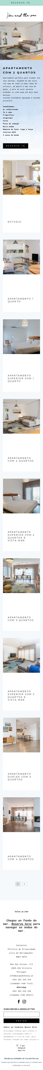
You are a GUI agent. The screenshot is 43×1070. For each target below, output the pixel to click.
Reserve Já (20, 3)
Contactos (21, 945)
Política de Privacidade (21, 949)
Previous (3, 39)
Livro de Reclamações (21, 953)
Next (39, 39)
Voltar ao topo (21, 911)
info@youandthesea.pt (21, 976)
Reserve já (15, 146)
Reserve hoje (21, 924)
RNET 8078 (21, 957)
